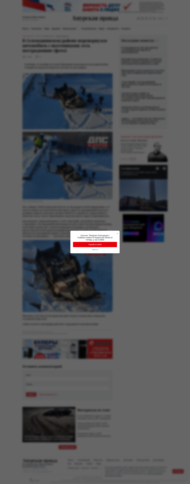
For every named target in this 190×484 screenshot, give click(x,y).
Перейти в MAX (95, 244)
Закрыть (95, 249)
